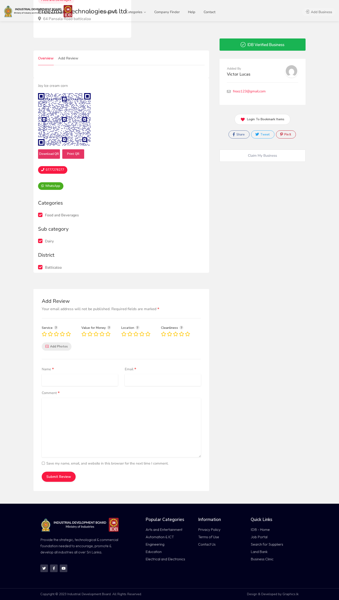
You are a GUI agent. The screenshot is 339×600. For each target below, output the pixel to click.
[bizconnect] (39, 10)
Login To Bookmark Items (265, 119)
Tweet (265, 134)
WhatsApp (52, 186)
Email (130, 369)
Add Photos (59, 346)
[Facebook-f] (54, 568)
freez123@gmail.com (249, 91)
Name (48, 369)
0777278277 (54, 170)
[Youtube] (63, 568)
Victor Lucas (238, 74)
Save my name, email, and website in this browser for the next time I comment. (107, 463)
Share (240, 134)
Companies (109, 12)
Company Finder (167, 12)
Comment (51, 393)
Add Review (68, 58)
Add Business (321, 12)
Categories (134, 12)
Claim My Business (262, 155)
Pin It (287, 134)
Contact (209, 12)
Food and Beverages (62, 215)
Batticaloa (53, 267)
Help (191, 12)
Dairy (49, 241)
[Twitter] (44, 568)
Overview (46, 58)
